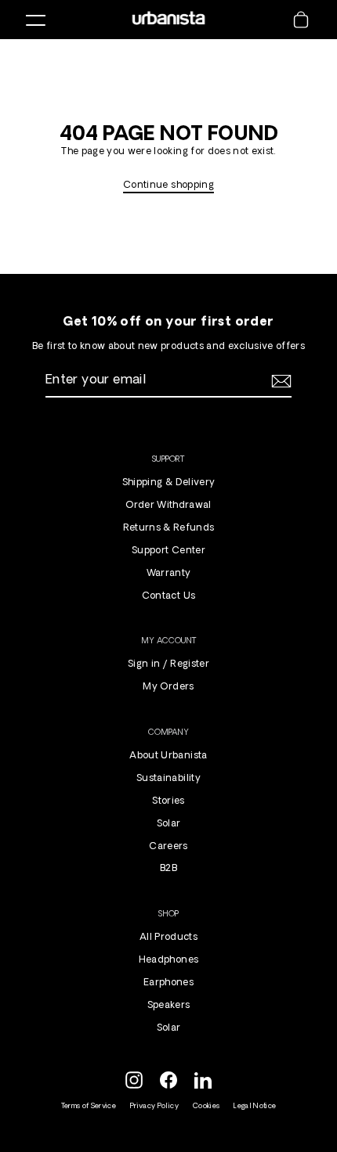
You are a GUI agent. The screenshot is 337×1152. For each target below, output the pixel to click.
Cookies (206, 1106)
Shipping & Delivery (168, 483)
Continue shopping (168, 185)
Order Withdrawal (168, 505)
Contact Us (168, 596)
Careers (168, 846)
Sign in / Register (168, 664)
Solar (169, 824)
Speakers (168, 1005)
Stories (168, 801)
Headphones (168, 960)
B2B (168, 868)
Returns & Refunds (169, 528)
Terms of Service (88, 1106)
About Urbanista (168, 756)
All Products (168, 937)
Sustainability (168, 778)
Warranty (169, 573)
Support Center (168, 551)
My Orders (168, 687)
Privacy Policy (154, 1106)
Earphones (168, 983)
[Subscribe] (279, 381)
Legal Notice (255, 1106)
